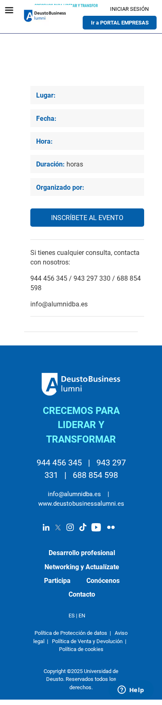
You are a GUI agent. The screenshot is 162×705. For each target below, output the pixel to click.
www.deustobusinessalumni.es (81, 503)
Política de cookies (81, 649)
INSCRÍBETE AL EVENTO (87, 218)
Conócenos (103, 581)
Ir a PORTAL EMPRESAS (120, 23)
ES (72, 615)
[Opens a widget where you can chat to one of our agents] (131, 690)
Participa (57, 581)
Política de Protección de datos (70, 633)
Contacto (82, 594)
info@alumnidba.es (75, 494)
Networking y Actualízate (81, 567)
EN (82, 615)
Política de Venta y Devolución (87, 641)
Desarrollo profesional (82, 553)
